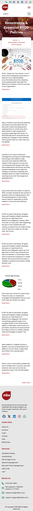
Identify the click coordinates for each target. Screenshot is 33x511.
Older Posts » (26, 383)
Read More (6, 89)
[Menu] (29, 7)
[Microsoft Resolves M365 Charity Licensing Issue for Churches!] (16, 108)
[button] (14, 2)
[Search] (29, 14)
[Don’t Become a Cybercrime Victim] (12, 282)
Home (15, 40)
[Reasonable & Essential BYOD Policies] (16, 59)
